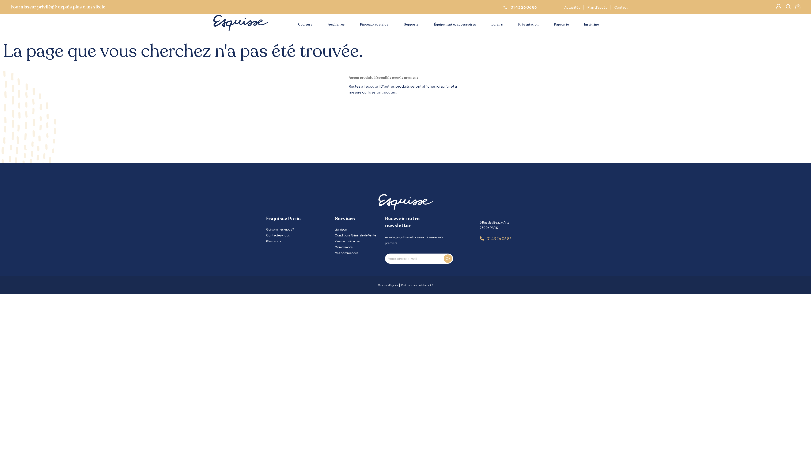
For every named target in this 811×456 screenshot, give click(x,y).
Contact (621, 7)
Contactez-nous (278, 235)
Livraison (341, 229)
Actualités (572, 7)
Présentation (528, 24)
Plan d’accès (597, 7)
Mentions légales (388, 285)
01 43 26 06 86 (499, 238)
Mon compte (344, 247)
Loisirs (497, 24)
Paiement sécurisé (347, 241)
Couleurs (305, 24)
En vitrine (591, 24)
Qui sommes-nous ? (280, 229)
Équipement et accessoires (455, 24)
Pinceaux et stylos (374, 24)
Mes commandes (346, 253)
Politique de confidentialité (417, 285)
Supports (411, 24)
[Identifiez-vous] (778, 7)
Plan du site (274, 241)
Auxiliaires (336, 24)
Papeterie (561, 24)
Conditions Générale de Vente (355, 235)
